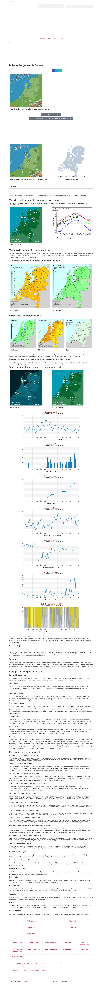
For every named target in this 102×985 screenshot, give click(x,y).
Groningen (18, 963)
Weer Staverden (51, 942)
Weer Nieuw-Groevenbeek (18, 950)
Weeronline (73, 921)
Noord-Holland (42, 967)
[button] (53, 70)
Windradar (42, 38)
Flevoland (16, 967)
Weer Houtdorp (51, 950)
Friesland (26, 963)
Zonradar (60, 38)
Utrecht (33, 967)
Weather (31, 927)
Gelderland (25, 967)
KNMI (73, 927)
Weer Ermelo (68, 950)
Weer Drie (84, 950)
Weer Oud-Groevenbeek (84, 943)
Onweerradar (51, 38)
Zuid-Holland (16, 970)
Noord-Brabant (35, 970)
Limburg (44, 970)
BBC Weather (31, 934)
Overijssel (42, 963)
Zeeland (25, 970)
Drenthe (34, 963)
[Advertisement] (51, 24)
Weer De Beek (17, 957)
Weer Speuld (68, 942)
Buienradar (31, 921)
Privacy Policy (23, 981)
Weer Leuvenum (34, 950)
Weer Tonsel (17, 942)
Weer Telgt (34, 942)
